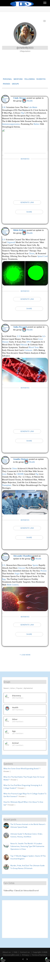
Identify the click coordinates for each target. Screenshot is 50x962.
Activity (12, 68)
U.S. (4, 565)
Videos (6, 890)
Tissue (31, 253)
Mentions (18, 79)
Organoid (11, 242)
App (14, 731)
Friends (6, 84)
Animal (15, 743)
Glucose (21, 568)
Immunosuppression (11, 124)
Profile (25, 68)
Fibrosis (23, 344)
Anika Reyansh (20, 327)
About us (6, 952)
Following (29, 79)
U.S (3, 239)
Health (30, 101)
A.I (43, 336)
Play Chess (14, 890)
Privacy (25, 955)
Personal (7, 79)
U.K (4, 107)
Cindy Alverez (19, 98)
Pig (22, 113)
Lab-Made (32, 107)
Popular (19, 688)
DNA (29, 342)
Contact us (25, 952)
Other (15, 719)
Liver (4, 474)
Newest (6, 688)
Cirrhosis (28, 350)
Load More (25, 655)
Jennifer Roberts (20, 459)
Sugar (17, 573)
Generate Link (27, 202)
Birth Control (12, 584)
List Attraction (26, 890)
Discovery (16, 695)
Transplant (6, 485)
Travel (36, 890)
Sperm (35, 565)
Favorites (41, 79)
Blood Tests (34, 347)
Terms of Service (39, 955)
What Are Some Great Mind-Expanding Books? (21, 768)
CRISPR (20, 474)
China (14, 468)
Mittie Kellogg (19, 230)
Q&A (38, 68)
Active (12, 688)
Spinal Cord (42, 256)
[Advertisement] (25, 179)
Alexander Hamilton (22, 556)
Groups (15, 84)
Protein (44, 570)
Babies (36, 124)
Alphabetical (28, 688)
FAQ (15, 952)
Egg (4, 579)
